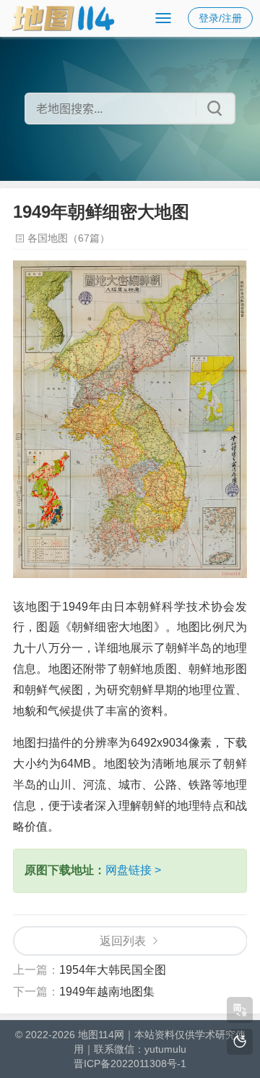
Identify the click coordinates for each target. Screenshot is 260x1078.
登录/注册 (220, 18)
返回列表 (123, 941)
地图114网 (101, 1034)
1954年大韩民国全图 (112, 970)
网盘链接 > (133, 870)
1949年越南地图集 (107, 991)
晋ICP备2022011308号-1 (130, 1063)
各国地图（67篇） (68, 238)
